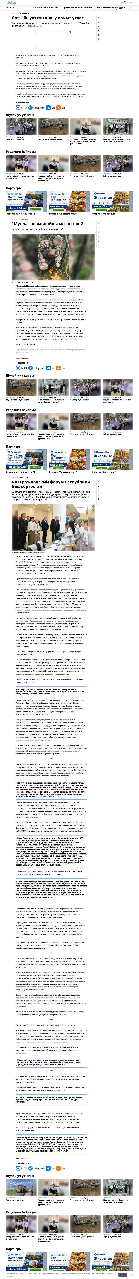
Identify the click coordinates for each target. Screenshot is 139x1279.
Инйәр (11, 2)
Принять (122, 1275)
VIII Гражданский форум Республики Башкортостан (78, 8)
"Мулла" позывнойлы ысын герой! (44, 7)
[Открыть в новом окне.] (21, 107)
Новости (10, 7)
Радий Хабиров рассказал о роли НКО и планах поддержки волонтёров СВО (110, 8)
